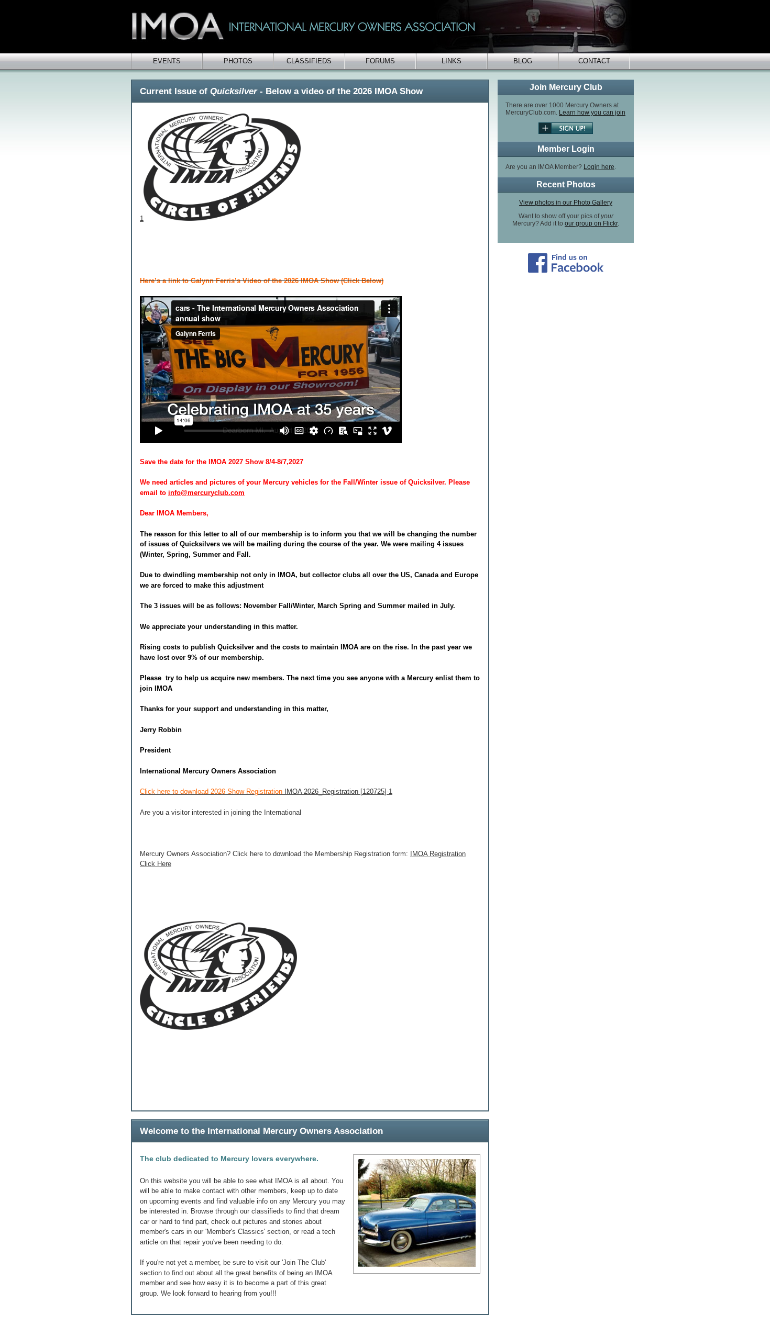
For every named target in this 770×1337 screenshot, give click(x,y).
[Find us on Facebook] (565, 270)
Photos (238, 61)
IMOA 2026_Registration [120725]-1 (266, 791)
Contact (594, 61)
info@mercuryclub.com (206, 493)
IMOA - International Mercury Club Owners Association (382, 26)
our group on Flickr (591, 223)
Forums (380, 61)
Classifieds (309, 61)
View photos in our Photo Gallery (565, 202)
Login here (599, 167)
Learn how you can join (592, 112)
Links (451, 61)
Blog (522, 61)
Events (167, 61)
